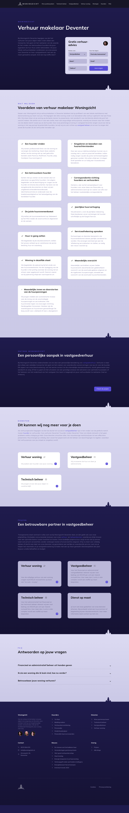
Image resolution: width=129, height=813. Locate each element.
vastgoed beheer (83, 125)
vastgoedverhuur (89, 363)
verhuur (64, 537)
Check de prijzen (103, 389)
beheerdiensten (76, 537)
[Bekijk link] (48, 4)
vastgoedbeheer (71, 431)
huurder (26, 433)
